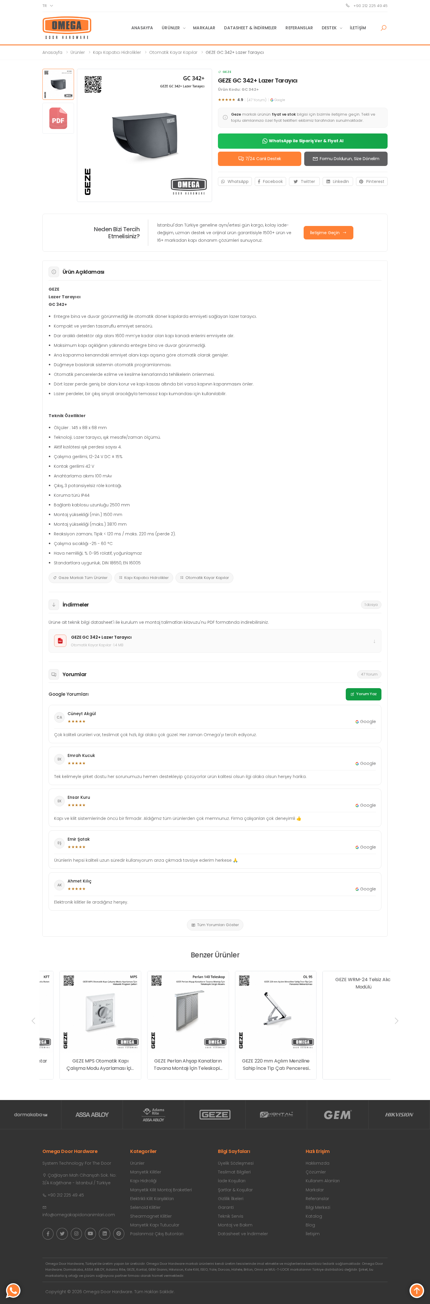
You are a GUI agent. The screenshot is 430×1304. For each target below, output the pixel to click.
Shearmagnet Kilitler (151, 1216)
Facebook (273, 181)
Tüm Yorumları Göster (218, 925)
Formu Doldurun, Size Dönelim (349, 159)
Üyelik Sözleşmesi (236, 1163)
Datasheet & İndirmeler (250, 28)
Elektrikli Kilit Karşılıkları (152, 1199)
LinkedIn (341, 181)
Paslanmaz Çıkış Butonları (156, 1234)
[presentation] (34, 1021)
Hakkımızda (317, 1163)
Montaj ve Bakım (235, 1225)
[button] (383, 28)
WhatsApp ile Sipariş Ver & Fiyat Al (306, 141)
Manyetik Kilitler (145, 1172)
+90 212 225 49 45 (370, 5)
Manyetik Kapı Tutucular (154, 1225)
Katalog (314, 1216)
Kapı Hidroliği (143, 1181)
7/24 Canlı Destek (263, 159)
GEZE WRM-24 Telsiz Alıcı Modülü (346, 1065)
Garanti (226, 1207)
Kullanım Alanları (323, 1181)
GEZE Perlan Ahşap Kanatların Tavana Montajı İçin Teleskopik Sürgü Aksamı (170, 1065)
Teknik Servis (230, 1216)
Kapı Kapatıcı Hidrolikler (117, 52)
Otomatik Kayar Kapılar (173, 52)
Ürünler (171, 28)
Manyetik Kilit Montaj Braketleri (161, 1190)
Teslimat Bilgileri (234, 1172)
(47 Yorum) (256, 99)
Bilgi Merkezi (318, 1207)
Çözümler (316, 1172)
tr (44, 5)
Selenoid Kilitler (145, 1207)
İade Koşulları (231, 1181)
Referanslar (299, 28)
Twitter (308, 181)
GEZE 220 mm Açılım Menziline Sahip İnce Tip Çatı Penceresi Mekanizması (259, 1065)
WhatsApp (238, 181)
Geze (227, 71)
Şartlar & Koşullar (235, 1190)
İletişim (358, 28)
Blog (310, 1225)
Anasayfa (142, 28)
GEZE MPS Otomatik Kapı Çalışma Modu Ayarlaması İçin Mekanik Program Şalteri (83, 1065)
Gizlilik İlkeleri (230, 1199)
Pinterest (375, 181)
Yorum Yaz (366, 694)
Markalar (204, 28)
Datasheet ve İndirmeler (243, 1234)
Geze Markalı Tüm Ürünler (83, 577)
